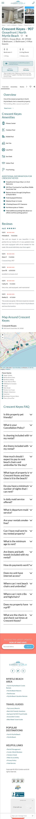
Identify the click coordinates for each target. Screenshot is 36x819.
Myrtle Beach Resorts (14, 691)
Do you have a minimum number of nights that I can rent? (16, 488)
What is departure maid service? (16, 511)
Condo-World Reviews (14, 752)
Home (3, 25)
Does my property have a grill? (16, 606)
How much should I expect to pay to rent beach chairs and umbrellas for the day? (15, 460)
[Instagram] (23, 671)
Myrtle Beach (11, 737)
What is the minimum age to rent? (15, 542)
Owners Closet (12, 755)
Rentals (20, 25)
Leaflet (3, 367)
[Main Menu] (3, 3)
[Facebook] (13, 671)
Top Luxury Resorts (13, 708)
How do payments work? (16, 565)
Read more (7, 108)
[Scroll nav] (27, 87)
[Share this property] (26, 36)
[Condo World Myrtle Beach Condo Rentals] (18, 666)
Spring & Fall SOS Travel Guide (17, 714)
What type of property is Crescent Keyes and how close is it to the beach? (16, 475)
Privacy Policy (11, 760)
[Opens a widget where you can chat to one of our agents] (22, 808)
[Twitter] (18, 671)
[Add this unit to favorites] (30, 86)
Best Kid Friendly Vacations (16, 711)
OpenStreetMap (17, 367)
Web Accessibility (13, 757)
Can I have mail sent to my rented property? (15, 532)
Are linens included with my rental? (16, 447)
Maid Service (11, 763)
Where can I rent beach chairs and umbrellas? (16, 585)
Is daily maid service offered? (14, 500)
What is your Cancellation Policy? (14, 426)
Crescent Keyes (27, 25)
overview (5, 87)
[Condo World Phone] (33, 3)
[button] (8, 353)
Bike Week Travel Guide (15, 719)
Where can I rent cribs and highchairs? (15, 595)
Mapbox (8, 369)
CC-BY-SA (30, 367)
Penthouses (11, 693)
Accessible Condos (13, 717)
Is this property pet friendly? (13, 416)
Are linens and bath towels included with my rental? (16, 554)
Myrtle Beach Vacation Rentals (17, 696)
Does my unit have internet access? (13, 574)
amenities (14, 87)
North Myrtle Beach (11, 25)
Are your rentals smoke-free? (16, 521)
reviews (22, 87)
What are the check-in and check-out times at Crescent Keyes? (15, 617)
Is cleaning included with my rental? (16, 437)
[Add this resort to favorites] (22, 36)
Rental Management (14, 749)
